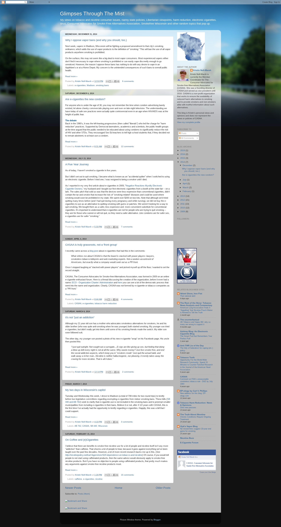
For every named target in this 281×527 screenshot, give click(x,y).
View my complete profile (188, 122)
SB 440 (93, 426)
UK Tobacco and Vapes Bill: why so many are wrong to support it (195, 323)
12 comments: (127, 146)
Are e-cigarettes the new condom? (85, 99)
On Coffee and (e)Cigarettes (81, 439)
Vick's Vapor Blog (189, 426)
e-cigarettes (80, 85)
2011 (182, 204)
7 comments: (127, 227)
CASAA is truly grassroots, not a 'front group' (91, 244)
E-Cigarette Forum (189, 443)
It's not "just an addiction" (79, 317)
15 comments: (127, 475)
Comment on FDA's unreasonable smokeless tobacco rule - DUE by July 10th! (196, 381)
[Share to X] (112, 81)
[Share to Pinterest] (118, 81)
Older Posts (163, 487)
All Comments (187, 138)
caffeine (78, 479)
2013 (183, 196)
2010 (183, 208)
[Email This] (107, 81)
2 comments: (128, 372)
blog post (94, 251)
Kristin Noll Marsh (187, 457)
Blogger (157, 520)
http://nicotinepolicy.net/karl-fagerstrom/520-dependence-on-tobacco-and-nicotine (103, 455)
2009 (183, 211)
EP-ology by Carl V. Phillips (193, 391)
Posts (183, 133)
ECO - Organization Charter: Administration (92, 282)
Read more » (71, 76)
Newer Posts (73, 487)
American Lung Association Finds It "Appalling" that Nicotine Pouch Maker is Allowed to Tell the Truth (196, 310)
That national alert (187, 296)
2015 (183, 158)
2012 (183, 200)
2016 (183, 154)
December (188, 165)
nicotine (98, 479)
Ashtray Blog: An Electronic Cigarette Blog (194, 332)
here (120, 282)
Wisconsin (103, 426)
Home (118, 487)
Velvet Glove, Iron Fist (191, 294)
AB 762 (77, 426)
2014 (183, 162)
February (187, 191)
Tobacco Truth (187, 357)
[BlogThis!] (109, 81)
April (185, 183)
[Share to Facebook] (115, 81)
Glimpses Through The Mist (92, 14)
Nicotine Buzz (187, 438)
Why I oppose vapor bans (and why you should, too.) (96, 40)
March (186, 187)
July (185, 180)
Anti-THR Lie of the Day (192, 346)
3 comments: (127, 422)
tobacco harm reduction (106, 303)
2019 (183, 150)
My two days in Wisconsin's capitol (85, 390)
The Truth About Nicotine (192, 414)
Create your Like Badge (208, 472)
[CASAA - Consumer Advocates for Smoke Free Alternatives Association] (181, 467)
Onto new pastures (188, 407)
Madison (91, 85)
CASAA (78, 303)
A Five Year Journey (77, 164)
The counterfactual (189, 320)
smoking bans (102, 85)
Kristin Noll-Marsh (202, 70)
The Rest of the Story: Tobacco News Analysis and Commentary (196, 304)
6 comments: (128, 81)
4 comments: (127, 299)
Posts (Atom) (84, 494)
